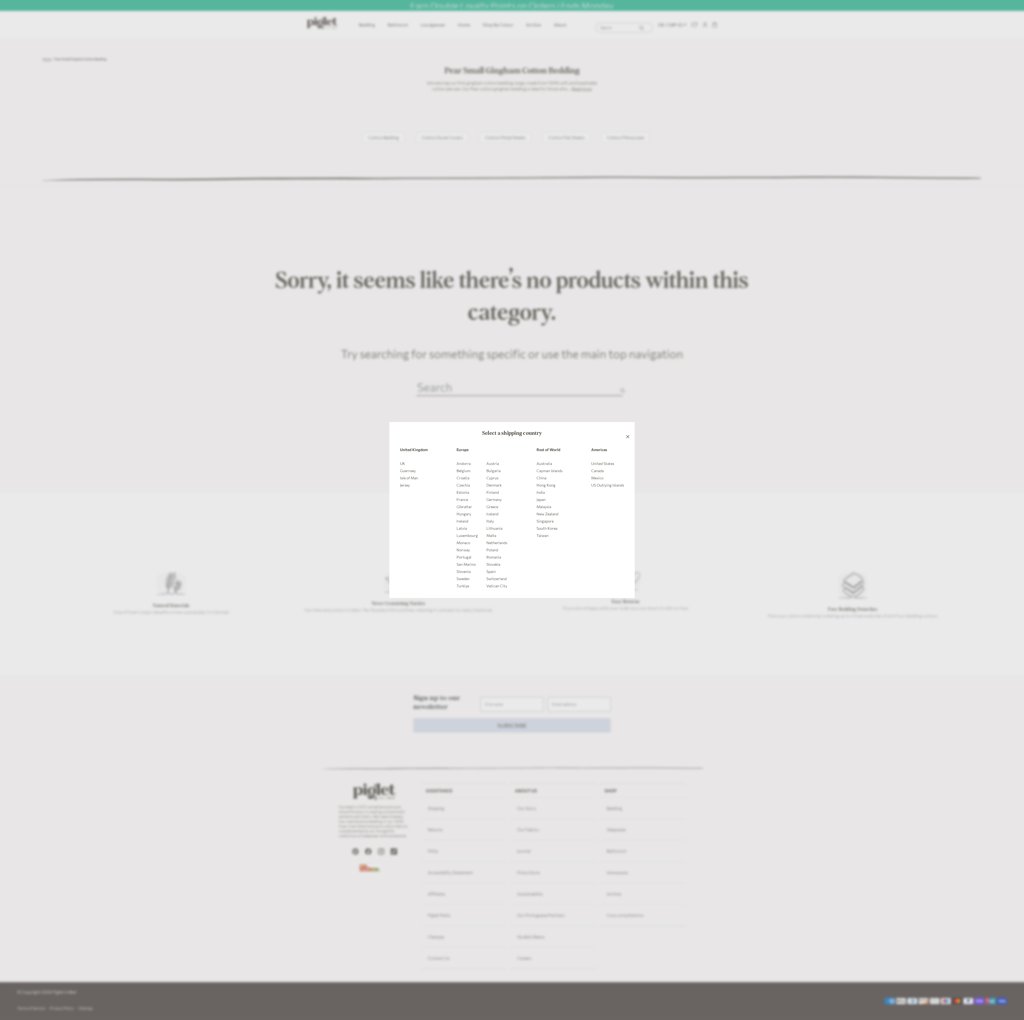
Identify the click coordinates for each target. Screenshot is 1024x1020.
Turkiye (463, 586)
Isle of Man (409, 478)
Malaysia (544, 506)
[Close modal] (627, 429)
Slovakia (493, 564)
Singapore (545, 521)
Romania (493, 557)
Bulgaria (493, 470)
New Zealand (547, 514)
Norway (463, 550)
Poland (492, 550)
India (541, 492)
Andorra (464, 463)
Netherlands (496, 542)
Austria (492, 463)
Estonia (463, 492)
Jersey (405, 485)
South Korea (547, 528)
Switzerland (496, 578)
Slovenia (464, 571)
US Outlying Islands (607, 485)
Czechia (463, 485)
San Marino (466, 564)
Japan (541, 499)
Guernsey (408, 470)
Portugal (464, 557)
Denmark (494, 485)
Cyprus (492, 478)
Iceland (492, 514)
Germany (494, 499)
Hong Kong (546, 485)
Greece (492, 506)
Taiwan (543, 535)
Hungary (464, 514)
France (462, 499)
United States (602, 463)
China (541, 478)
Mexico (597, 478)
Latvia (462, 528)
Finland (492, 492)
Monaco (463, 542)
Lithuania (494, 528)
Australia (544, 463)
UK (402, 463)
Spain (491, 571)
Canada (597, 470)
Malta (491, 535)
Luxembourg (467, 535)
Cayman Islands (549, 470)
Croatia (463, 478)
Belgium (463, 470)
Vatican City (496, 586)
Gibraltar (464, 506)
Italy (490, 521)
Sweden (463, 578)
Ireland (462, 521)
